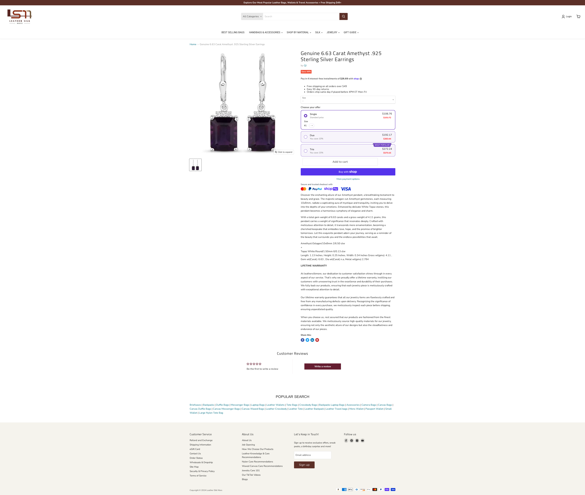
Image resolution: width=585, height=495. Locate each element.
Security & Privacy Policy (202, 471)
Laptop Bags (258, 405)
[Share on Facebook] (302, 340)
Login (569, 16)
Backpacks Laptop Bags (332, 405)
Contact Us (195, 453)
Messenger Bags (240, 405)
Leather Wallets (276, 405)
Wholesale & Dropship (201, 462)
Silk (318, 32)
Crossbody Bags (308, 405)
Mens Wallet (356, 409)
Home (193, 44)
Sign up (304, 464)
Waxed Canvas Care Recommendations (262, 466)
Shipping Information (200, 444)
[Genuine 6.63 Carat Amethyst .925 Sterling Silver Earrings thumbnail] (195, 165)
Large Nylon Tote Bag (211, 413)
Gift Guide (350, 32)
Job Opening (248, 444)
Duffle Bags (222, 405)
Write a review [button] (322, 366)
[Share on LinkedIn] (312, 340)
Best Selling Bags (233, 32)
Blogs (245, 479)
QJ (305, 65)
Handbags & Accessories (265, 32)
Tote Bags (292, 405)
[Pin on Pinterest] (317, 340)
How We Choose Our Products (257, 449)
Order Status (196, 457)
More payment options (348, 179)
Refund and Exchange (201, 440)
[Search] (343, 16)
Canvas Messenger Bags (226, 409)
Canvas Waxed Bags (253, 409)
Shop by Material (298, 32)
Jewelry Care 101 (251, 470)
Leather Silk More (214, 490)
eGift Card (195, 449)
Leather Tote (296, 409)
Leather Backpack (314, 409)
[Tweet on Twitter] (307, 340)
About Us (247, 440)
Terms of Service (198, 475)
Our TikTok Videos (251, 474)
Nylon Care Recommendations (257, 461)
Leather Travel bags (336, 409)
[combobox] (301, 16)
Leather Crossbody (276, 409)
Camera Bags (369, 405)
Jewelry (332, 32)
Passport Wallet (374, 409)
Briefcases (196, 405)
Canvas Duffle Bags (201, 409)
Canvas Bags (385, 405)
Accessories (353, 405)
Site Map (194, 466)
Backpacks (208, 405)
